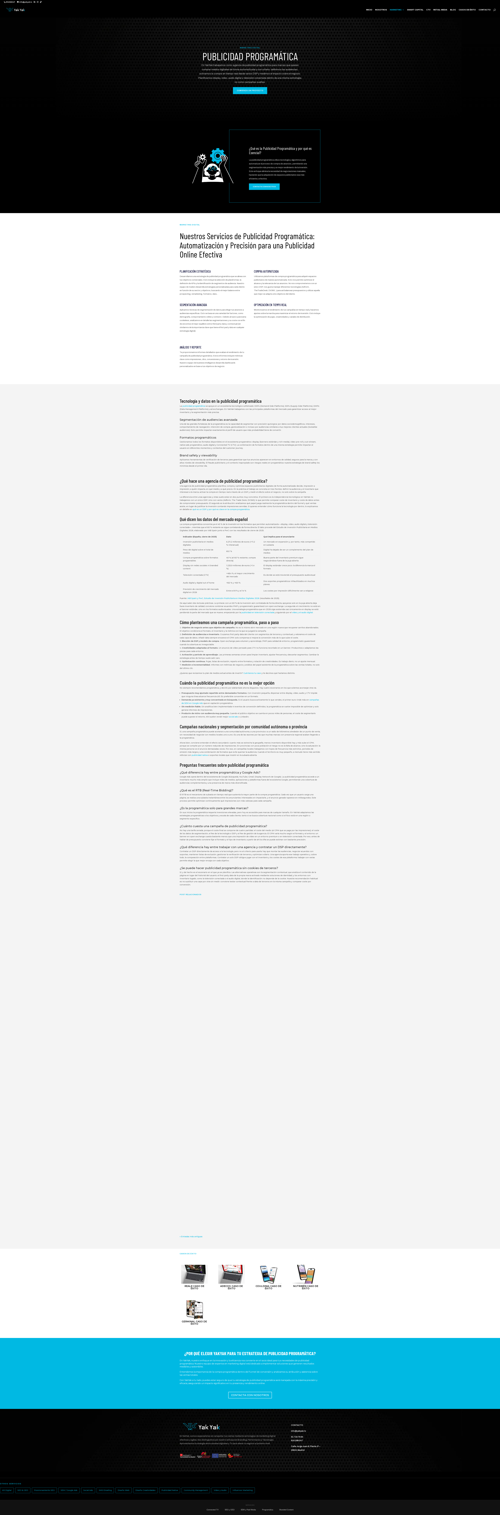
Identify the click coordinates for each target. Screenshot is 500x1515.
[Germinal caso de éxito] (194, 1309)
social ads (233, 717)
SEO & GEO (22, 1490)
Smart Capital (415, 10)
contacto (485, 10)
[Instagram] (37, 2)
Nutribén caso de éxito (305, 1287)
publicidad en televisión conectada (257, 612)
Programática (267, 1510)
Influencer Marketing (243, 1490)
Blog (453, 10)
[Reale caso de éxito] (194, 1274)
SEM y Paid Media (248, 1510)
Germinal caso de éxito (194, 1322)
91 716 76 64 (297, 1437)
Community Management (196, 1490)
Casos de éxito (467, 10)
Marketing (396, 10)
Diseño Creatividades (145, 1490)
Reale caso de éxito (194, 1287)
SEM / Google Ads (69, 1490)
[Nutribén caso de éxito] (305, 1274)
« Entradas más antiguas (191, 1236)
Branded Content (286, 1510)
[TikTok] (41, 2)
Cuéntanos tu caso (252, 673)
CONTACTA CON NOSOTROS (250, 1395)
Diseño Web (123, 1490)
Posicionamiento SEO (44, 1490)
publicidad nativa (200, 755)
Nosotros (381, 10)
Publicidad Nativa (169, 1490)
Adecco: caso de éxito (231, 1287)
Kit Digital (6, 1490)
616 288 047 (297, 1440)
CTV (428, 10)
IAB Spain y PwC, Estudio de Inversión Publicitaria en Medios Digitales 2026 (223, 598)
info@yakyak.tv (298, 1431)
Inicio (369, 10)
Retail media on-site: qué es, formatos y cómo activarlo (215, 1104)
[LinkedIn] (34, 2)
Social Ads (88, 1490)
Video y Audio (220, 1490)
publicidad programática (193, 406)
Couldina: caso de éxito (268, 1287)
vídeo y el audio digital (302, 612)
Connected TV (212, 1510)
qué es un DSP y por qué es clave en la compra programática (221, 509)
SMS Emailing (105, 1490)
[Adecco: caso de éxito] (231, 1274)
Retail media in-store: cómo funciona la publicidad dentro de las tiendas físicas (230, 992)
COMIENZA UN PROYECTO (250, 91)
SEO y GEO (230, 1510)
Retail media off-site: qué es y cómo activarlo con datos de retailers (223, 1216)
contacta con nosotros (264, 187)
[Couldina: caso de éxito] (268, 1274)
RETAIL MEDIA (440, 10)
